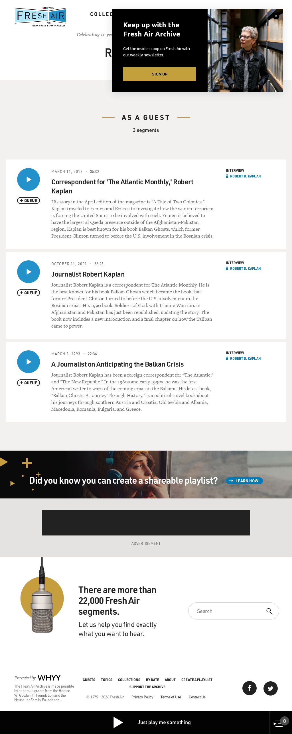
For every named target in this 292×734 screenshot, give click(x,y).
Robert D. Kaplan (245, 176)
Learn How (247, 480)
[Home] (40, 17)
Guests (89, 679)
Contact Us (197, 696)
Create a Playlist (196, 679)
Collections (111, 14)
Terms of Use (171, 696)
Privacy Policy (142, 696)
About (170, 679)
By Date (152, 679)
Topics (106, 679)
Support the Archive (147, 686)
